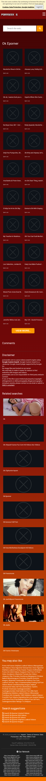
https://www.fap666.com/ (12, 762)
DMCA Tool (31, 737)
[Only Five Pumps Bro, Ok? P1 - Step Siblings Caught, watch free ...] (12, 149)
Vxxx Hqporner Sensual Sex (22, 668)
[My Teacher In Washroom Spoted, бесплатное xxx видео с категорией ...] (12, 233)
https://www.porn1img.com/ (34, 768)
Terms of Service (33, 735)
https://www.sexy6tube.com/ (34, 757)
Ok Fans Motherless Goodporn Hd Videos (18, 548)
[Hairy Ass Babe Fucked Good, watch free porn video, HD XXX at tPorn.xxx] (34, 260)
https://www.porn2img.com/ (34, 770)
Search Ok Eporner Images (13, 722)
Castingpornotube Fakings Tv (13, 701)
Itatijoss (28, 701)
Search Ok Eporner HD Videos (15, 717)
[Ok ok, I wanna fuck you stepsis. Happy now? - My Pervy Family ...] (12, 93)
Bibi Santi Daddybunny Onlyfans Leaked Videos (20, 692)
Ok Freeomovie (8, 573)
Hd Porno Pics (8, 699)
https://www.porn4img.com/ (34, 773)
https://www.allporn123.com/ (34, 765)
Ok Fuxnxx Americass (11, 651)
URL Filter (22, 737)
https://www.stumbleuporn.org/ (34, 775)
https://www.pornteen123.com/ (34, 764)
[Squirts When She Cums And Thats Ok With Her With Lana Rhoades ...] (34, 93)
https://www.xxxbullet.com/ (12, 768)
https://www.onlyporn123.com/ (34, 767)
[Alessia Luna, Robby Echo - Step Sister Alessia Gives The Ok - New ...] (34, 65)
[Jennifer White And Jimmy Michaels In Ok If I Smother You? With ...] (12, 316)
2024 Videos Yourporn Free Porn (22, 672)
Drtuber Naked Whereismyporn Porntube (22, 677)
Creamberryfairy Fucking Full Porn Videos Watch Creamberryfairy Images (23, 683)
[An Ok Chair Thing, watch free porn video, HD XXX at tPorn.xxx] (34, 177)
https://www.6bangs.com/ (11, 759)
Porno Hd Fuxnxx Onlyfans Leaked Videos (17, 666)
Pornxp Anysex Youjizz (23, 670)
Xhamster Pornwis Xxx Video (25, 674)
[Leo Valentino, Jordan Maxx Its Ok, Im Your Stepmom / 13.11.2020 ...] (12, 260)
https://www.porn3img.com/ (34, 772)
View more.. (23, 330)
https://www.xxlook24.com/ (11, 775)
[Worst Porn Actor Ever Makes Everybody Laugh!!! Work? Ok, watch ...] (12, 288)
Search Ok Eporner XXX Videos (15, 715)
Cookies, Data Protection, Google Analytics (18, 7)
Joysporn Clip (7, 676)
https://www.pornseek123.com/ (34, 760)
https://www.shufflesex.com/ (12, 765)
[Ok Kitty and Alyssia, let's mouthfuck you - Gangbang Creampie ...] (34, 149)
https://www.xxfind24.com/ (11, 773)
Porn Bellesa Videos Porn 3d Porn (26, 699)
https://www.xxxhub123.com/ (11, 770)
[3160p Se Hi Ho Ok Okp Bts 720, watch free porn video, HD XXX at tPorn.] (12, 205)
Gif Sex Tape (13, 682)
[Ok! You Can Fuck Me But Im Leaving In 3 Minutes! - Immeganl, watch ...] (34, 233)
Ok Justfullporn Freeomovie (13, 599)
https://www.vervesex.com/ (12, 767)
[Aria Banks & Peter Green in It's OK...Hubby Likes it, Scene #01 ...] (12, 177)
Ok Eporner (7, 496)
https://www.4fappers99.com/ (11, 757)
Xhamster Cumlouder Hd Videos (20, 680)
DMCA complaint (8, 385)
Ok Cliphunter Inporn (10, 471)
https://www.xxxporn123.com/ (11, 772)
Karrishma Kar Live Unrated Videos (31, 697)
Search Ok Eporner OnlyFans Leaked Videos (20, 720)
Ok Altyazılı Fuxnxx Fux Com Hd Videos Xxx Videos (21, 445)
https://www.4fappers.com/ (12, 755)
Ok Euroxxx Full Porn (10, 522)
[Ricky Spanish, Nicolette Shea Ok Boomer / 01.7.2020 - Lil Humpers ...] (34, 121)
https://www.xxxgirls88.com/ (34, 755)
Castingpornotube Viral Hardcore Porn (16, 691)
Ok (4, 419)
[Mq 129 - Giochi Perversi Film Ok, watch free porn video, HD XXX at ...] (34, 316)
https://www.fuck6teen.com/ (34, 759)
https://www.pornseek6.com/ (34, 762)
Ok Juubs (6, 625)
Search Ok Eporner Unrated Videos (16, 713)
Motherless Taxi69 (30, 687)
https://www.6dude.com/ (12, 760)
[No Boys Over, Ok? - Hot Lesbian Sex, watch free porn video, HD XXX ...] (12, 121)
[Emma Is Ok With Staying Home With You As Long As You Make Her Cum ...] (34, 205)
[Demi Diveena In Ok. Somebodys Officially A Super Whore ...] (34, 288)
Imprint (23, 735)
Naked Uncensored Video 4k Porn (19, 686)
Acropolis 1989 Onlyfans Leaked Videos (27, 695)
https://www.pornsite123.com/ (11, 764)
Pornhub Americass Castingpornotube (16, 689)
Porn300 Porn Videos (10, 697)
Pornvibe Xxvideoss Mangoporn (24, 676)
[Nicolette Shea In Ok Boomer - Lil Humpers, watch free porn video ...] (12, 65)
